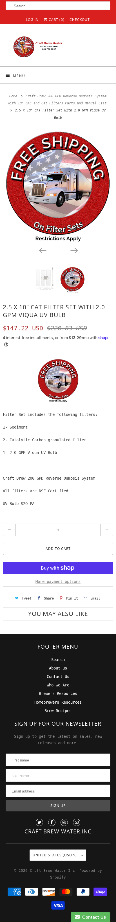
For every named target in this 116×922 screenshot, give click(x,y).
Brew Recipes (58, 710)
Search (58, 659)
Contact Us (58, 676)
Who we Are (58, 685)
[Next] (74, 250)
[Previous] (42, 250)
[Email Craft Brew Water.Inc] (76, 822)
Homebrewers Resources (58, 702)
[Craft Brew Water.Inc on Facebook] (51, 822)
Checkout (80, 19)
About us (58, 668)
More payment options (58, 581)
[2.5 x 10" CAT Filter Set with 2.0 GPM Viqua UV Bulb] (58, 186)
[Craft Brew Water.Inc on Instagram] (64, 822)
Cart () (56, 19)
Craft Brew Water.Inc (52, 870)
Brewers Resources (58, 693)
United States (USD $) (55, 855)
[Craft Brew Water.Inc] (58, 47)
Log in (32, 19)
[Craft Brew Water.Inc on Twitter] (39, 822)
